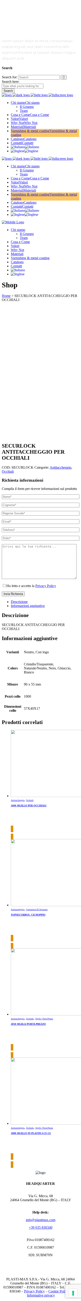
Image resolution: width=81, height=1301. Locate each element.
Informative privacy (41, 1295)
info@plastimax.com (40, 1220)
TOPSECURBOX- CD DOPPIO (28, 914)
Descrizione (19, 602)
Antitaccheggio (60, 467)
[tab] (45, 602)
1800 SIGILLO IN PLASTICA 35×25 (31, 1133)
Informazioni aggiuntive (28, 606)
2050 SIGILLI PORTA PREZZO (28, 1024)
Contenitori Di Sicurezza (36, 909)
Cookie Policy (58, 1291)
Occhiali (8, 471)
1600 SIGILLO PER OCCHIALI (28, 805)
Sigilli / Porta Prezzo (44, 1019)
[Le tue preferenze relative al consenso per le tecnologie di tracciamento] (73, 1293)
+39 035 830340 (40, 1227)
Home (6, 296)
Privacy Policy (45, 586)
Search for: (9, 77)
